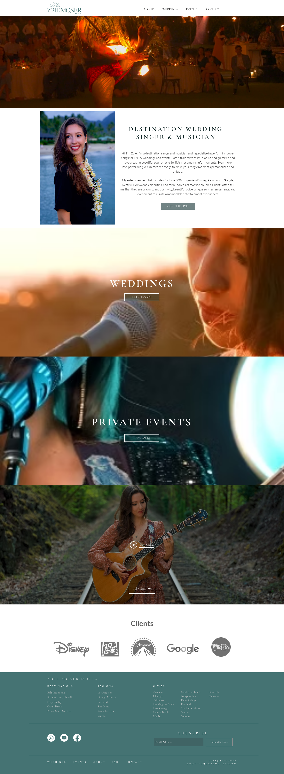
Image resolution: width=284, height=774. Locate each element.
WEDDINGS (56, 762)
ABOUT (99, 762)
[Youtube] (64, 738)
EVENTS (80, 762)
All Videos (139, 588)
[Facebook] (77, 738)
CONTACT (134, 762)
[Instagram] (51, 738)
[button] (148, 9)
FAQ (115, 762)
